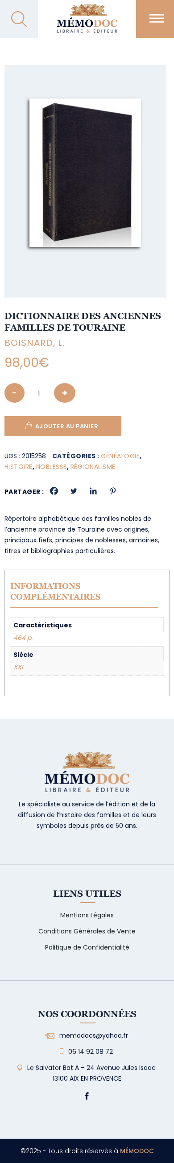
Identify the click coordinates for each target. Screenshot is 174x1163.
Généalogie (120, 456)
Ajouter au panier (67, 426)
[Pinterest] (113, 491)
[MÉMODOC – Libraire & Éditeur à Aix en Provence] (87, 23)
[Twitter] (73, 491)
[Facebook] (54, 491)
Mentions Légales (87, 915)
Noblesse (51, 466)
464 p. (23, 637)
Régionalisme (93, 466)
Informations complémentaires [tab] (55, 591)
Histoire (18, 466)
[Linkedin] (93, 491)
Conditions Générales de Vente (87, 931)
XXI (18, 667)
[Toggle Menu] (156, 18)
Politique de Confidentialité (87, 947)
